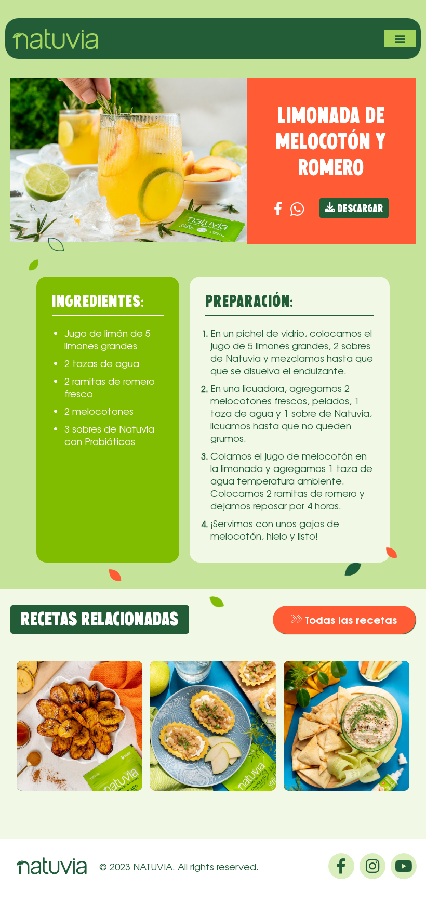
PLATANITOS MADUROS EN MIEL (68, 703)
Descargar (359, 209)
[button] (400, 38)
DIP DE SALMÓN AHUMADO (341, 696)
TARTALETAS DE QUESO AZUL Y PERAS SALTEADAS (208, 710)
